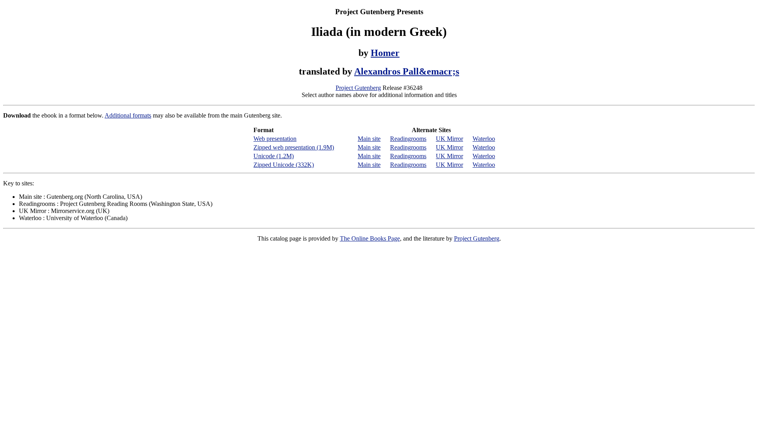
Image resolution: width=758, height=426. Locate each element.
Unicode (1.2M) (273, 156)
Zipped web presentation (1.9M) (293, 147)
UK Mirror (449, 138)
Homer (385, 53)
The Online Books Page (370, 238)
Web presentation (274, 138)
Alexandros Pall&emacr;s (406, 71)
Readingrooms (408, 138)
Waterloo (484, 138)
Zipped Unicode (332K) (283, 164)
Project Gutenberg (358, 87)
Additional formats (128, 115)
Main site (369, 138)
